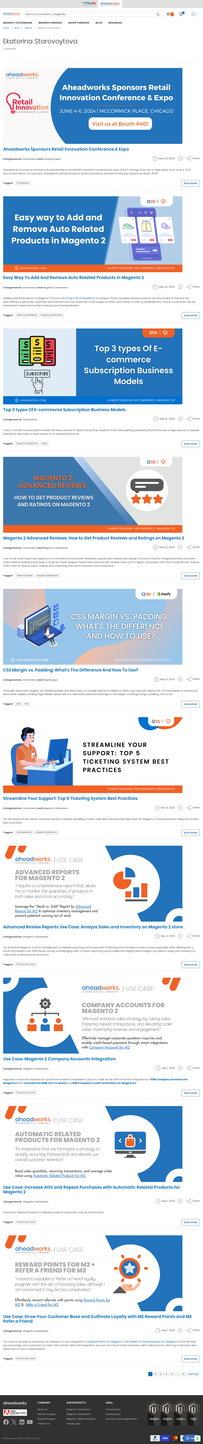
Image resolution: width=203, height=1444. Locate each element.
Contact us (44, 1423)
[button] (110, 4)
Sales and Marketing (27, 315)
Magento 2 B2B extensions (80, 1418)
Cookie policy (113, 1414)
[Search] (158, 14)
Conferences (23, 183)
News (44, 443)
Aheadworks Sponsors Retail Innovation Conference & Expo (66, 149)
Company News (52, 159)
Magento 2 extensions (78, 1414)
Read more (190, 183)
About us (42, 1409)
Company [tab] (44, 1402)
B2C (27, 703)
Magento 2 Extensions (55, 287)
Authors (29, 28)
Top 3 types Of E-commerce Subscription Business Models (64, 410)
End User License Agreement (121, 1418)
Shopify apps (73, 1423)
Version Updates (25, 575)
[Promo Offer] (170, 14)
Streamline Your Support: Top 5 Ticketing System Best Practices (70, 798)
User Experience (24, 832)
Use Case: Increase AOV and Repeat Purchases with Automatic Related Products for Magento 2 (91, 1189)
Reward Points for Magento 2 (106, 1341)
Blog (17, 28)
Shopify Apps (50, 679)
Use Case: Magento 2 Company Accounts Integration (59, 1059)
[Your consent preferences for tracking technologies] (197, 1438)
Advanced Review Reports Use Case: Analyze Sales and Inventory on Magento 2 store (93, 927)
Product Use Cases (26, 964)
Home (6, 28)
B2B (18, 703)
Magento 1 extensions (78, 1409)
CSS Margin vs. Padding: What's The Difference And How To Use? (70, 670)
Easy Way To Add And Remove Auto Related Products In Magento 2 (73, 277)
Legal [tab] (109, 1402)
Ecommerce (30, 159)
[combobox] (93, 14)
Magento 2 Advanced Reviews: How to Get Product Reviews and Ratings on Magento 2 (93, 538)
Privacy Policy (32, 1438)
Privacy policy (113, 1409)
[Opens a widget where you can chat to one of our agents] (191, 1438)
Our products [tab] (76, 1402)
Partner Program (47, 1414)
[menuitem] (17, 23)
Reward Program (47, 1418)
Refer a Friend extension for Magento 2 (155, 1341)
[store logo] (12, 14)
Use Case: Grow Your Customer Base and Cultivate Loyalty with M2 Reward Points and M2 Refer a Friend (97, 1319)
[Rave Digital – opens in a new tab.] (89, 4)
